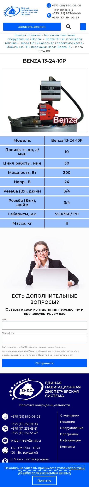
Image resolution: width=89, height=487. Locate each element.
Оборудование (71, 428)
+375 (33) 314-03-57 (65, 17)
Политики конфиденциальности (55, 355)
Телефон (8, 333)
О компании (69, 415)
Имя (4, 319)
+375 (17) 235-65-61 (24, 428)
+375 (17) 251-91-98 (24, 424)
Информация (70, 440)
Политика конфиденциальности (44, 405)
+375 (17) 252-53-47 (24, 433)
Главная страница (27, 35)
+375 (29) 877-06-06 (66, 13)
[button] (68, 26)
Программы (69, 434)
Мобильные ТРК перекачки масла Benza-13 (38, 46)
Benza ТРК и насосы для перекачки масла (51, 43)
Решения (67, 422)
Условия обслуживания (41, 351)
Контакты (67, 446)
